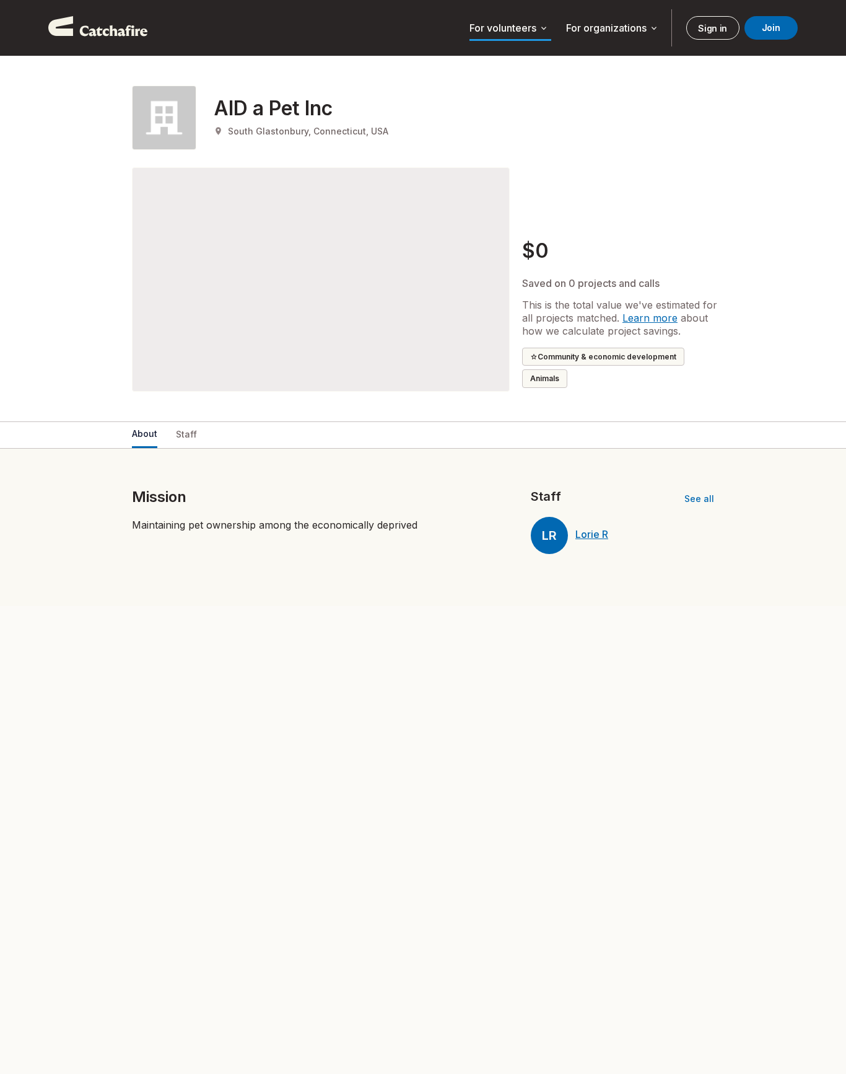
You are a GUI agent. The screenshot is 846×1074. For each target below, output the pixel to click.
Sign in (712, 28)
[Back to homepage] (97, 28)
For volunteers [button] (509, 28)
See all (699, 498)
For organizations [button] (612, 28)
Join (771, 27)
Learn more (650, 318)
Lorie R (591, 534)
